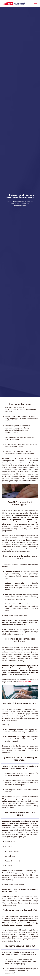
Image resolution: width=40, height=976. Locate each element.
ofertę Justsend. (25, 682)
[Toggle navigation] (35, 3)
